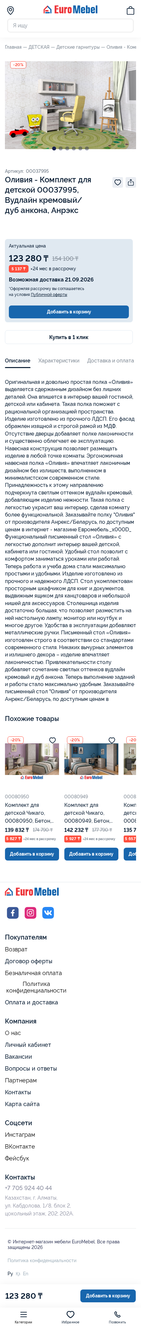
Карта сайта (22, 1104)
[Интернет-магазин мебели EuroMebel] (70, 12)
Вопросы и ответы (31, 1068)
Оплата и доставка (31, 1002)
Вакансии (18, 1056)
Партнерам (21, 1080)
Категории (23, 1322)
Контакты (18, 1092)
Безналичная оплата (33, 973)
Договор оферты (28, 961)
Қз (18, 1273)
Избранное (71, 1322)
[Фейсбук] (13, 919)
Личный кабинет (28, 1044)
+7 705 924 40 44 (28, 1187)
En (25, 1273)
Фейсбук (17, 1158)
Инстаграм (20, 1134)
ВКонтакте (20, 1146)
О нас (13, 1033)
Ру (10, 1273)
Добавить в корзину (69, 311)
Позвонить (117, 1322)
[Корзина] (130, 11)
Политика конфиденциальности (36, 987)
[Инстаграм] (30, 919)
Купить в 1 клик (69, 337)
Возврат (16, 949)
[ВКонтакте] (48, 919)
